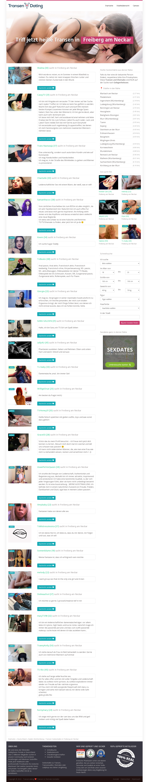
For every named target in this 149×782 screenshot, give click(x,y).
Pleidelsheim (120, 97)
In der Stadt (105, 313)
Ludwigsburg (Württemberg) (120, 104)
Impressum (136, 779)
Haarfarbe (104, 304)
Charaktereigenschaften (56, 754)
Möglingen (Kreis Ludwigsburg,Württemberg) (120, 142)
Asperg (120, 126)
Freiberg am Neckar (67, 68)
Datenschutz (125, 779)
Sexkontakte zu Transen (51, 763)
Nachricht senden (45, 88)
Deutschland (22, 739)
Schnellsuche (52, 750)
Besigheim (120, 136)
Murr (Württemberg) (120, 118)
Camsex (136, 5)
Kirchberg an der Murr (120, 165)
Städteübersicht (123, 5)
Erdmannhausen (120, 133)
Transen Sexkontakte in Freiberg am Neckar (62, 739)
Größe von (104, 277)
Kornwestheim (120, 147)
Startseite (109, 5)
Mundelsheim (120, 151)
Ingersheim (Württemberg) (120, 100)
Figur (102, 295)
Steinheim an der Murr (120, 129)
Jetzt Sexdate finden (130, 323)
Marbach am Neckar (120, 93)
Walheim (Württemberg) (120, 158)
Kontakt (116, 779)
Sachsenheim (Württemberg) (120, 162)
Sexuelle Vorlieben (54, 757)
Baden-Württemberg (36, 739)
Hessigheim (120, 111)
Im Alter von (105, 268)
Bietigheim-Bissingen (120, 115)
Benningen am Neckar (120, 108)
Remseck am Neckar (120, 154)
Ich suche (104, 259)
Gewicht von (105, 286)
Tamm (120, 122)
